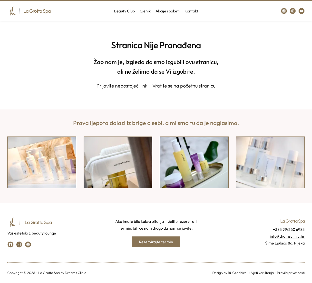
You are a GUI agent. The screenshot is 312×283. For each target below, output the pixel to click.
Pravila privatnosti (291, 273)
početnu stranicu (197, 86)
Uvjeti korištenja (261, 273)
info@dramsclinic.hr (287, 236)
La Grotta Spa (37, 11)
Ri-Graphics (237, 273)
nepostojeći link (131, 86)
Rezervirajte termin (156, 241)
